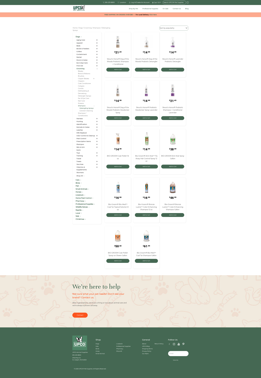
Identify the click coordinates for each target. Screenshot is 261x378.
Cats (97, 346)
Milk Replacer (81, 133)
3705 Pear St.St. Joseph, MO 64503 (79, 359)
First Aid (79, 66)
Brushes (81, 76)
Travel (78, 159)
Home (75, 28)
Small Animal (100, 353)
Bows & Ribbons (84, 74)
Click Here (153, 15)
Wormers (80, 172)
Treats (78, 161)
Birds (97, 348)
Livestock (119, 344)
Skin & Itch (80, 147)
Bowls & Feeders (82, 49)
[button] (155, 2)
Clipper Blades (83, 79)
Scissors (81, 103)
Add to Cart (118, 69)
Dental (79, 57)
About (144, 344)
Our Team (145, 353)
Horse (98, 351)
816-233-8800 (76, 355)
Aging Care (80, 40)
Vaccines (79, 164)
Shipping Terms (147, 348)
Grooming (88, 28)
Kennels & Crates (83, 127)
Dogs (81, 28)
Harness (79, 119)
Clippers (81, 81)
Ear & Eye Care (82, 63)
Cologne (81, 86)
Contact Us (177, 9)
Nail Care (81, 101)
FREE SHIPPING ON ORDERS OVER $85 (118, 15)
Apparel (79, 43)
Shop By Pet (133, 9)
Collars (79, 51)
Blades (80, 71)
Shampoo (96, 28)
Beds (78, 46)
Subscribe (175, 360)
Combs (80, 88)
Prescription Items (83, 141)
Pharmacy (119, 348)
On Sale (165, 9)
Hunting (79, 121)
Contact (80, 315)
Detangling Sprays (87, 108)
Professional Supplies (150, 9)
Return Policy (159, 344)
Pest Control (81, 138)
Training (79, 156)
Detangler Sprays (84, 96)
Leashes (79, 130)
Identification (81, 124)
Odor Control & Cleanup (85, 136)
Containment (81, 54)
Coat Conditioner (84, 83)
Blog (187, 9)
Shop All (79, 176)
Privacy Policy (146, 351)
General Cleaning (86, 111)
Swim (78, 150)
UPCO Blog (146, 346)
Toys (78, 153)
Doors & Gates (81, 60)
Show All (119, 351)
